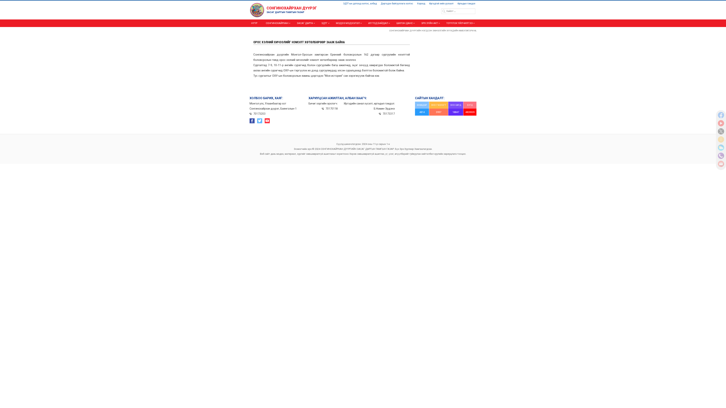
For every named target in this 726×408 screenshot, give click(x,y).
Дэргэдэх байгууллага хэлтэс (397, 3)
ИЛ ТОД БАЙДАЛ (378, 23)
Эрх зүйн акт (429, 23)
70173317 (389, 113)
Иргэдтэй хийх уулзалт (441, 3)
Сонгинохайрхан (277, 23)
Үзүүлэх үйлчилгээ (459, 23)
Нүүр (254, 23)
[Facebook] (721, 117)
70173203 (259, 113)
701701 (330, 108)
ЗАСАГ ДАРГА (305, 23)
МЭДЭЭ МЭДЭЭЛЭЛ (348, 23)
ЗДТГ (324, 23)
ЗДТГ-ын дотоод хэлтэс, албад (360, 3)
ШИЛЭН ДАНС (404, 23)
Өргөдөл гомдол (466, 3)
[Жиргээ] (721, 133)
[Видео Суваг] (721, 125)
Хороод (421, 3)
